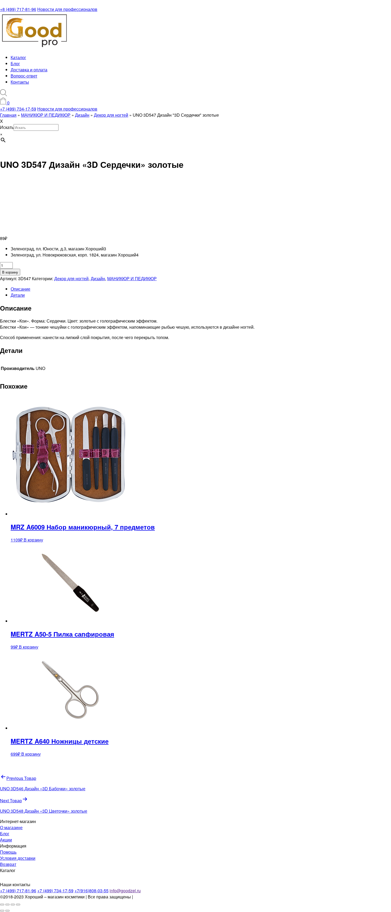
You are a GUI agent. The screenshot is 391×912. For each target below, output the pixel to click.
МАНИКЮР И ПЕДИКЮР (132, 278)
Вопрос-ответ (24, 76)
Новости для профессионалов (67, 9)
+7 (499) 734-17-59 (18, 109)
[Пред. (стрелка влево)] (2, 910)
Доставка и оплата (29, 70)
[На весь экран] (7, 904)
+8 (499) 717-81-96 (18, 9)
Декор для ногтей (71, 278)
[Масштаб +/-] (2, 904)
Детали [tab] (18, 295)
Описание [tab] (20, 289)
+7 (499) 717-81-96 (18, 890)
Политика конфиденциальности (165, 897)
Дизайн (98, 278)
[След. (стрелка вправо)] (7, 910)
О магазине (11, 827)
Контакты (20, 82)
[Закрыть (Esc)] (18, 904)
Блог (15, 63)
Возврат (8, 864)
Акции (6, 840)
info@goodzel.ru (125, 890)
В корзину (10, 272)
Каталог (18, 57)
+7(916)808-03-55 (91, 890)
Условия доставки (17, 858)
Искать (7, 127)
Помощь (8, 852)
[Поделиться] (13, 904)
